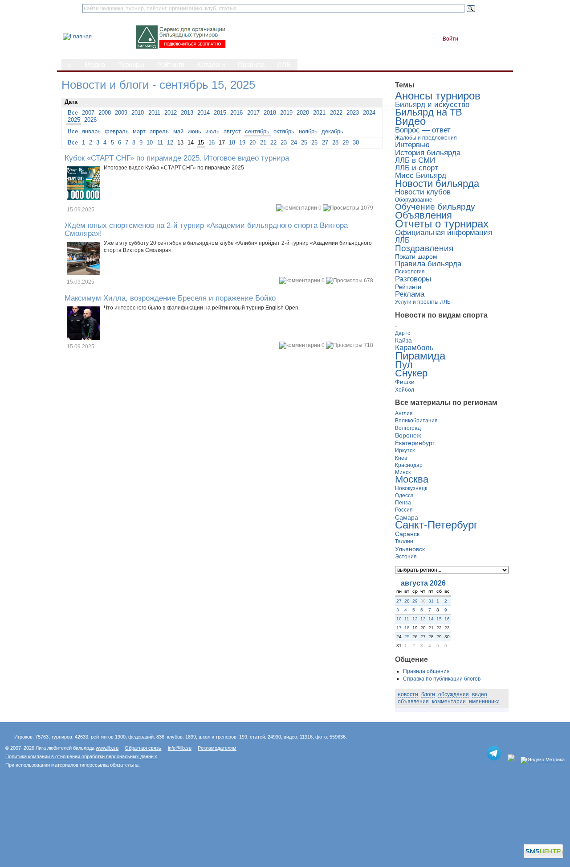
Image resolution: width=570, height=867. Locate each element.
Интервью (412, 144)
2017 (253, 112)
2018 (270, 112)
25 (304, 142)
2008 (104, 112)
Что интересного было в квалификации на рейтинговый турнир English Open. (202, 308)
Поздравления (424, 248)
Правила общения (426, 671)
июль (212, 131)
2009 (121, 112)
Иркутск (405, 450)
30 (356, 142)
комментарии (449, 701)
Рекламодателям (217, 748)
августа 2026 (423, 583)
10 (150, 142)
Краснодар (409, 465)
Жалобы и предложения (426, 138)
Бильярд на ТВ (428, 112)
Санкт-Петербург (436, 525)
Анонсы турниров (437, 96)
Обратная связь (143, 748)
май (178, 131)
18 (232, 142)
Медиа (95, 64)
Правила (251, 64)
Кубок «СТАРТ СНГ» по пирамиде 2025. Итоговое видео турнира (177, 157)
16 (211, 142)
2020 (303, 112)
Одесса (404, 495)
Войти (450, 39)
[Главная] (77, 36)
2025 (74, 119)
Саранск (407, 533)
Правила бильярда (428, 264)
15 (201, 142)
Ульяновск (410, 549)
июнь (194, 131)
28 (335, 142)
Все (73, 112)
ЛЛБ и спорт (416, 168)
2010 (137, 112)
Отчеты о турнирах (442, 224)
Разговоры (413, 279)
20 (252, 142)
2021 (319, 112)
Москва (411, 479)
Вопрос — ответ (423, 130)
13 (423, 618)
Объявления (423, 215)
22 (273, 142)
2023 (352, 112)
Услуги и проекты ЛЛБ (423, 302)
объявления (413, 701)
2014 (203, 112)
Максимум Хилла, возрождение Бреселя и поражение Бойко (170, 297)
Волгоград (408, 428)
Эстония (406, 556)
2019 (286, 112)
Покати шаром (416, 256)
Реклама (409, 294)
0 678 (346, 280)
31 (431, 601)
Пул (404, 364)
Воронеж (408, 435)
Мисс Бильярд (420, 175)
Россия (404, 510)
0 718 (346, 345)
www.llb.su (107, 748)
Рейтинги (170, 64)
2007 (88, 112)
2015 (220, 112)
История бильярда (427, 153)
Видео (410, 121)
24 (294, 142)
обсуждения (453, 694)
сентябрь (257, 131)
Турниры (131, 64)
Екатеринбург (415, 442)
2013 (187, 112)
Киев (401, 458)
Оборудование (413, 200)
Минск (403, 472)
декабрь (332, 131)
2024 (369, 112)
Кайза (403, 340)
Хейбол (404, 390)
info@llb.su (179, 748)
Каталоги (211, 64)
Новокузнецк (411, 488)
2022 (336, 112)
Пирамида (420, 356)
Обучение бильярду (435, 206)
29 (345, 142)
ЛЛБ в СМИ (415, 160)
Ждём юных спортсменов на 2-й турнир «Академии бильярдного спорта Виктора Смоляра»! (206, 229)
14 (431, 618)
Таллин (404, 541)
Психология (410, 271)
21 (263, 142)
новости (408, 694)
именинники (484, 701)
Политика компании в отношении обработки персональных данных (81, 756)
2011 (154, 112)
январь (91, 131)
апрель (159, 131)
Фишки (405, 381)
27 (325, 142)
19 (242, 142)
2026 (90, 119)
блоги (428, 694)
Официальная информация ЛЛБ (443, 236)
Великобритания (416, 420)
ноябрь (308, 131)
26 (314, 142)
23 (284, 142)
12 (170, 142)
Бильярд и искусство (432, 104)
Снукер (411, 373)
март (139, 131)
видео (479, 694)
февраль (117, 131)
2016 (236, 112)
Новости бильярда (437, 183)
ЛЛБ (284, 64)
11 (160, 142)
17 (399, 627)
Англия (404, 413)
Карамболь (414, 347)
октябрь (283, 131)
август (232, 131)
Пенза (403, 503)
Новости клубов (423, 192)
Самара (406, 517)
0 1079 (345, 208)
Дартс (402, 333)
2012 (170, 112)
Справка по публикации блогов (441, 679)
